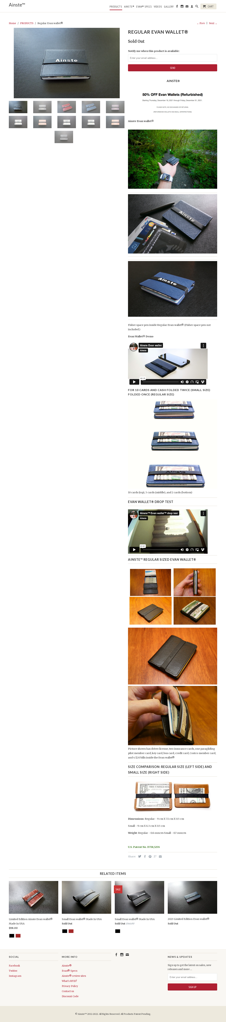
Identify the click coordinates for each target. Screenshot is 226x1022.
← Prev (201, 23)
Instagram (15, 975)
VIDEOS (158, 6)
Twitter (13, 970)
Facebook (14, 965)
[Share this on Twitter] (138, 856)
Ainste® (129, 6)
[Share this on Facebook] (144, 856)
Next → (213, 23)
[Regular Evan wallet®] (66, 63)
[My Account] (192, 7)
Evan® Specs (69, 970)
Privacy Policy (70, 986)
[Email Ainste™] (187, 7)
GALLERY (169, 6)
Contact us (68, 991)
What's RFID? (69, 981)
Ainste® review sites (74, 975)
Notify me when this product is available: (154, 51)
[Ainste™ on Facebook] (177, 7)
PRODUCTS (116, 6)
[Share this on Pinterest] (149, 856)
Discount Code (70, 996)
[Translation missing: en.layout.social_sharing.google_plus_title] (154, 856)
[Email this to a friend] (159, 856)
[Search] (196, 7)
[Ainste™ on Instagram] (182, 7)
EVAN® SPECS (144, 6)
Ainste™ (17, 5)
